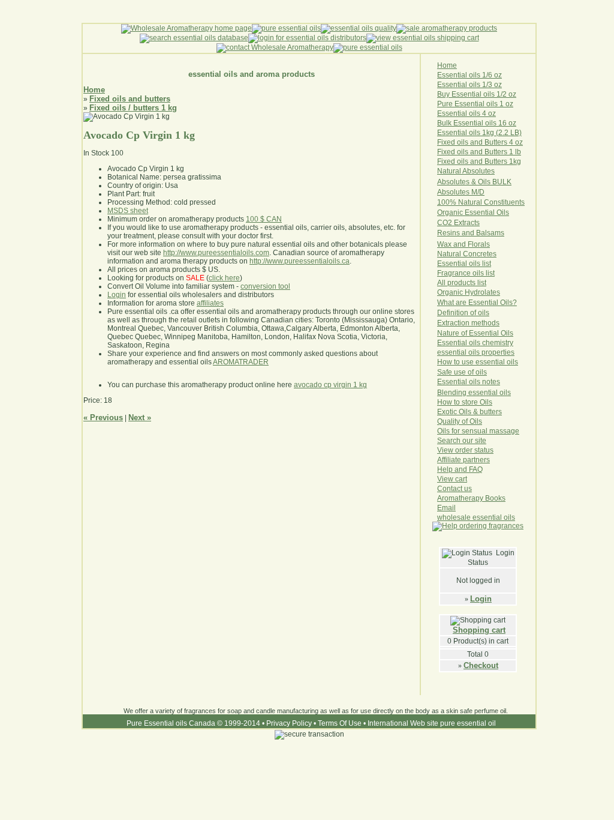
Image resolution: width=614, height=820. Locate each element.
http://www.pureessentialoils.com (216, 253)
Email (446, 508)
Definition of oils (463, 313)
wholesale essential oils (476, 517)
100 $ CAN (264, 219)
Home (94, 89)
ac (470, 223)
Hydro (474, 292)
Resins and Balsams (470, 233)
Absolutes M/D (460, 192)
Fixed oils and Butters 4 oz (480, 142)
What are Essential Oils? (477, 302)
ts (477, 223)
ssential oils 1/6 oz (472, 75)
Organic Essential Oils (473, 212)
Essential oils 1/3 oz (469, 84)
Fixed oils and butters (129, 98)
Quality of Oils (459, 421)
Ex (458, 223)
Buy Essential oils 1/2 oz (476, 94)
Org (443, 292)
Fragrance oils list (466, 273)
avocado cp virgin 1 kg (330, 385)
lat (488, 292)
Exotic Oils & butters (469, 412)
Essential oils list (464, 263)
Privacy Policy (289, 723)
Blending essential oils (474, 392)
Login (481, 598)
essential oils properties (475, 352)
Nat (443, 254)
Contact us (454, 488)
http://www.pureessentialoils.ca (299, 261)
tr (464, 223)
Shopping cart (479, 630)
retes (488, 254)
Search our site (461, 440)
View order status (465, 450)
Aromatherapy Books (471, 498)
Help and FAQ (460, 469)
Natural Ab (454, 171)
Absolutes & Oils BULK (474, 182)
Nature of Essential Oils (475, 333)
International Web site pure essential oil (432, 723)
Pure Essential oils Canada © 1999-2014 (193, 723)
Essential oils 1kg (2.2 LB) (479, 132)
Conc (471, 254)
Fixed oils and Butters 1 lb (479, 152)
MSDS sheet (127, 211)
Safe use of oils (462, 372)
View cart (452, 479)
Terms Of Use (340, 723)
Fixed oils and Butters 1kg (479, 161)
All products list (461, 283)
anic (457, 292)
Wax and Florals (463, 244)
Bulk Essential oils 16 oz (476, 123)
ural (455, 254)
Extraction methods (468, 323)
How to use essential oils (477, 362)
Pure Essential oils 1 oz (475, 104)
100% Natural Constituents (481, 202)
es (496, 292)
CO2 (445, 223)
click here (224, 278)
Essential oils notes (468, 382)
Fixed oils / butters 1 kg (133, 107)
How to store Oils (464, 402)
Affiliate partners (463, 460)
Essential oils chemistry (475, 343)
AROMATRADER (241, 362)
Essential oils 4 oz (466, 113)
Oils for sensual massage (478, 431)
